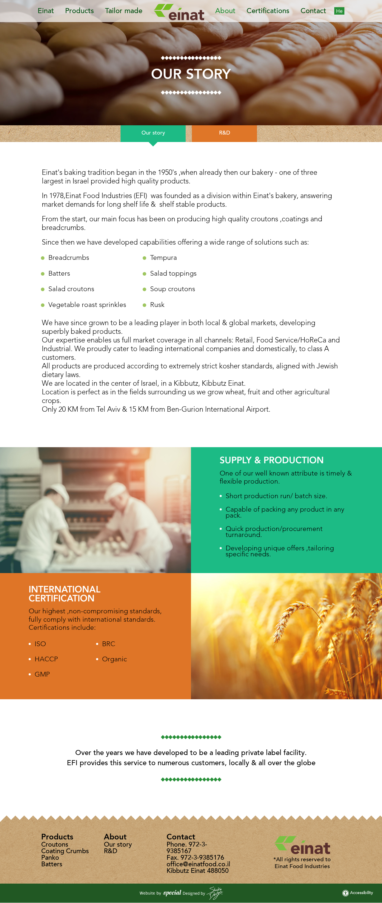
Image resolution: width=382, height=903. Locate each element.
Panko (50, 858)
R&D (224, 133)
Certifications (268, 11)
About (225, 11)
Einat (46, 11)
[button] (182, 11)
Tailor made (123, 11)
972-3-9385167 (187, 848)
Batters (51, 865)
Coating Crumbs (65, 851)
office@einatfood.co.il (198, 865)
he (339, 10)
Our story (153, 133)
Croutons (54, 845)
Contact (313, 11)
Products (79, 11)
